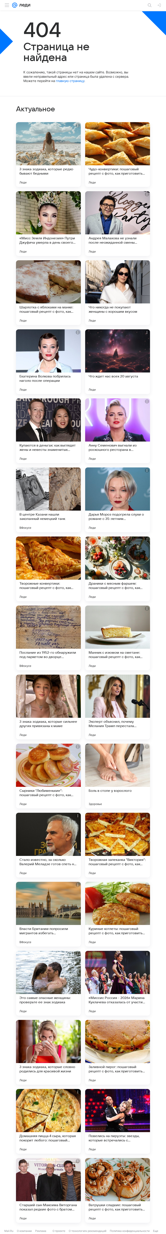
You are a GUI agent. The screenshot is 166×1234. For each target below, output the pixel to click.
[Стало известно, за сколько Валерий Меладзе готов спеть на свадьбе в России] (48, 845)
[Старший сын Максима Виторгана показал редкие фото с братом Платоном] (48, 1190)
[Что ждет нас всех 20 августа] (117, 361)
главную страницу (70, 81)
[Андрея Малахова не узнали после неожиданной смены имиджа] (117, 223)
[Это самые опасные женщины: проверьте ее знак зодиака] (48, 983)
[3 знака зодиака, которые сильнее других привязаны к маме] (48, 707)
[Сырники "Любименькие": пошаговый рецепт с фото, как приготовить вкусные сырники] (48, 776)
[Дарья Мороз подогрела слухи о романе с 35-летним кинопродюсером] (117, 499)
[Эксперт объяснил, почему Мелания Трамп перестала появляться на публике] (117, 707)
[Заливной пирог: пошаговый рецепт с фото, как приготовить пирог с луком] (117, 1052)
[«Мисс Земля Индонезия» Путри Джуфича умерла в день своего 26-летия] (48, 223)
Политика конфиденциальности (130, 1230)
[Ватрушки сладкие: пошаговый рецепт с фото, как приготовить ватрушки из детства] (117, 1190)
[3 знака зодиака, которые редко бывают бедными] (48, 154)
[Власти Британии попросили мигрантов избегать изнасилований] (48, 914)
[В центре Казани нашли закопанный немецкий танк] (48, 499)
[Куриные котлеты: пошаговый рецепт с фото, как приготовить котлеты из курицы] (117, 914)
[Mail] (14, 5)
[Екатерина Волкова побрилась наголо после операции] (48, 361)
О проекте (59, 1230)
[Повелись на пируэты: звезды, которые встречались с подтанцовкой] (117, 1121)
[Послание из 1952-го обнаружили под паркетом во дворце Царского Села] (48, 638)
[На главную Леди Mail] (23, 5)
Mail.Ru (8, 1230)
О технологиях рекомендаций (87, 1230)
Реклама (40, 1230)
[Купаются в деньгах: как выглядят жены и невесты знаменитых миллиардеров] (48, 430)
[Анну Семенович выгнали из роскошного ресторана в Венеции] (117, 430)
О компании (24, 1230)
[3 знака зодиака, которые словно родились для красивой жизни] (48, 1052)
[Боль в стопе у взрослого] (117, 776)
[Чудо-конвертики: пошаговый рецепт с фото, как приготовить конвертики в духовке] (117, 154)
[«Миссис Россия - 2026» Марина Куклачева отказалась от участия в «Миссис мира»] (117, 983)
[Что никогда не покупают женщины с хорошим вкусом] (117, 292)
